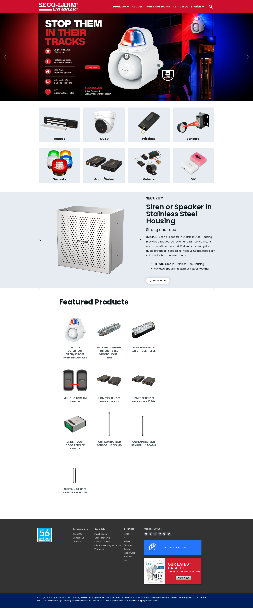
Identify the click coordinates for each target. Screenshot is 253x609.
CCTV (127, 537)
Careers (77, 541)
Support (137, 6)
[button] (210, 6)
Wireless (128, 541)
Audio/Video (130, 552)
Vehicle (128, 556)
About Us (77, 534)
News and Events (158, 6)
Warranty (99, 549)
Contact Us (180, 6)
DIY (125, 560)
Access (127, 533)
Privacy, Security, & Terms (107, 545)
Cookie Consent (102, 541)
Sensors (128, 545)
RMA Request (101, 534)
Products (119, 6)
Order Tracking (102, 537)
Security (128, 549)
